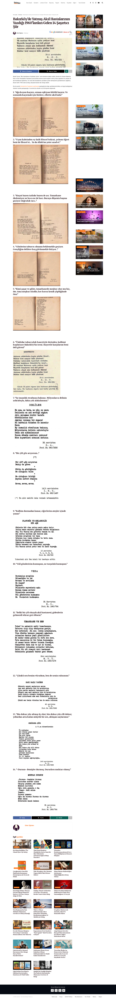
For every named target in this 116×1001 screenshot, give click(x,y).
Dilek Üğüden (19, 33)
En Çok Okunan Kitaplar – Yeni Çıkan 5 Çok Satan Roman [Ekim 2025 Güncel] (22, 932)
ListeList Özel (43, 3)
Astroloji (17, 947)
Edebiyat (20, 14)
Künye (60, 996)
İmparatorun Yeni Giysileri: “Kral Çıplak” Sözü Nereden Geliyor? (43, 932)
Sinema (63, 3)
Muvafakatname (78, 996)
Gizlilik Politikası (68, 996)
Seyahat (69, 3)
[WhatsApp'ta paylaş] (66, 71)
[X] (93, 2)
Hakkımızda (54, 996)
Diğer (74, 3)
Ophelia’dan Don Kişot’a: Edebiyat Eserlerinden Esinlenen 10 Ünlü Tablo (21, 973)
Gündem (36, 3)
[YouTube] (99, 2)
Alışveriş (51, 3)
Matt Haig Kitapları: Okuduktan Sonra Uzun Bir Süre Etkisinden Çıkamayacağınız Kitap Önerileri (42, 854)
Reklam (94, 996)
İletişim (100, 996)
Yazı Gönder (82, 3)
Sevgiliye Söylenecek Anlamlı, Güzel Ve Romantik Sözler (61, 911)
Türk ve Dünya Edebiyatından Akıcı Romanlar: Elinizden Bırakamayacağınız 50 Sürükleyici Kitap (41, 913)
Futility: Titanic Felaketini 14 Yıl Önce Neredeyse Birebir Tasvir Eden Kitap (42, 892)
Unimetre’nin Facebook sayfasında (29, 86)
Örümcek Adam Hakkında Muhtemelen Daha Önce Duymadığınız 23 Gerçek (62, 892)
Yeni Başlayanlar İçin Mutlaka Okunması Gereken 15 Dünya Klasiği (21, 911)
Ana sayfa (15, 14)
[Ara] (102, 2)
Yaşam (57, 3)
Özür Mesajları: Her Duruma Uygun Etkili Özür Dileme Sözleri (43, 873)
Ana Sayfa (29, 3)
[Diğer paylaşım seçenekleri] (70, 71)
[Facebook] (90, 2)
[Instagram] (95, 2)
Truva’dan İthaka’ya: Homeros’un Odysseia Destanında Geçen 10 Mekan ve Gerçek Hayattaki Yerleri (61, 954)
